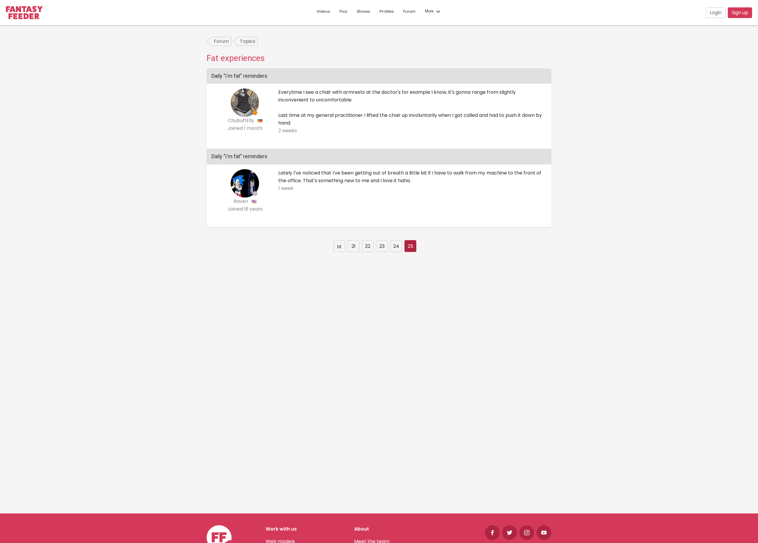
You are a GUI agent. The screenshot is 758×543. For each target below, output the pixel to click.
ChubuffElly (241, 120)
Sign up (740, 12)
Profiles (387, 11)
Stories (363, 11)
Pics (343, 11)
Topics (247, 41)
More (430, 11)
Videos (323, 11)
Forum (409, 11)
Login (716, 12)
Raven (241, 201)
